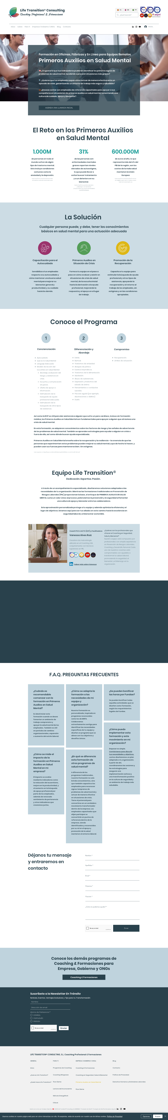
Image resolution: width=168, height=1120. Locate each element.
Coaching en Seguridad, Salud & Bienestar (92, 1075)
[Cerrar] (165, 1116)
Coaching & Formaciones (85, 1068)
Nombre (88, 855)
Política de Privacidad (120, 1075)
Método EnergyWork (60, 1096)
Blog (114, 1061)
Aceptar (158, 1116)
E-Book (55, 1103)
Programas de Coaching (62, 1068)
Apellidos (88, 865)
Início (32, 1068)
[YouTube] (140, 27)
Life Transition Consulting (42, 10)
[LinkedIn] (133, 27)
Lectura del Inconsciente (62, 1089)
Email (87, 876)
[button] (27, 26)
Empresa (88, 886)
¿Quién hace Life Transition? (40, 1082)
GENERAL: (33, 1061)
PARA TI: (56, 1061)
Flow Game (57, 1082)
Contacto (116, 1068)
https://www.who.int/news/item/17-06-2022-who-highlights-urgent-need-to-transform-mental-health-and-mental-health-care (125, 180)
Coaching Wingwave (61, 1075)
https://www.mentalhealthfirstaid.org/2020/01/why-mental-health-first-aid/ (61, 452)
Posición (88, 896)
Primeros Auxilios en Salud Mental (88, 1082)
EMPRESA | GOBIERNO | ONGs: (86, 1061)
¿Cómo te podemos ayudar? (95, 907)
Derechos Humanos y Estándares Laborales (120, 1082)
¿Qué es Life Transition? (39, 1075)
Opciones (146, 1116)
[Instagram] (136, 27)
